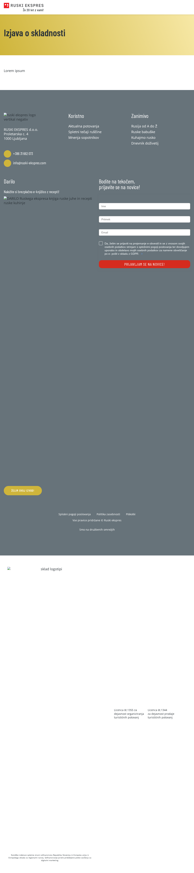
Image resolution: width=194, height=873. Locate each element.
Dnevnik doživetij (145, 143)
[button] (23, 490)
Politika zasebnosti (108, 514)
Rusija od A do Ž (144, 126)
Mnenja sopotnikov (83, 137)
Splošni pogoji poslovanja (75, 514)
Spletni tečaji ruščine (85, 132)
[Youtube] (108, 539)
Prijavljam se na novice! (144, 264)
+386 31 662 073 (23, 153)
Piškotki (130, 514)
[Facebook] (85, 539)
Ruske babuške (143, 132)
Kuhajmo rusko (143, 137)
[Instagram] (97, 539)
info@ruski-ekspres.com (29, 162)
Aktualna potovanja (83, 126)
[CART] (168, 7)
